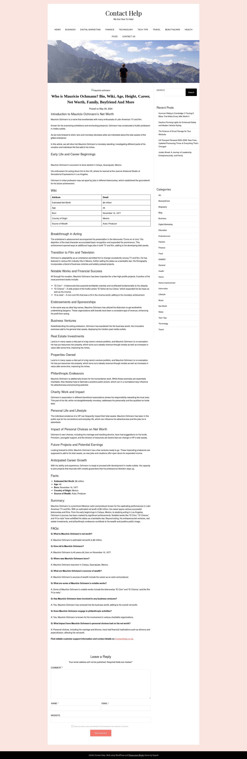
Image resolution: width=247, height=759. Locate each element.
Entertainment (164, 236)
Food (115, 36)
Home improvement (166, 282)
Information (163, 288)
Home (161, 276)
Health (188, 29)
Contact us (128, 36)
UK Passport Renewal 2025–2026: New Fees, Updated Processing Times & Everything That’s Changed (178, 143)
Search (161, 90)
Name (54, 703)
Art (159, 195)
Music (161, 300)
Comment (57, 667)
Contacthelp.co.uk (124, 638)
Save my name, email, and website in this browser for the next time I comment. (101, 726)
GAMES (162, 259)
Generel (161, 265)
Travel (157, 29)
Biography (162, 206)
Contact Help (123, 13)
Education (162, 230)
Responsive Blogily (136, 755)
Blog (160, 212)
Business (70, 29)
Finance (109, 29)
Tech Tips (143, 29)
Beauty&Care (172, 29)
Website (55, 715)
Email (105, 703)
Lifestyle (161, 294)
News (58, 29)
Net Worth (162, 306)
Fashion (161, 241)
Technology (126, 29)
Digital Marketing (90, 29)
